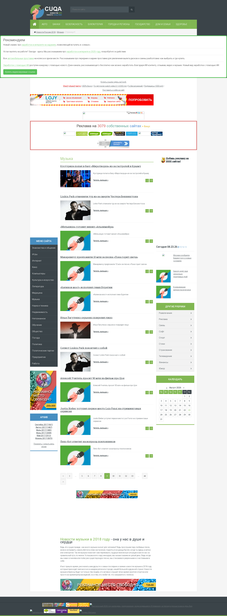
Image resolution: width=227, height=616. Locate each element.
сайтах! (177, 160)
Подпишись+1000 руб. (153, 86)
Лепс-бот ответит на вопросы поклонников (87, 441)
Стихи (162, 344)
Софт (161, 331)
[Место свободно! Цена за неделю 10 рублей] (108, 590)
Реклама (163, 319)
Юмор (162, 368)
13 (132, 476)
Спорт (162, 337)
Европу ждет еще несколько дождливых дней (180, 274)
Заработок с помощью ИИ (16, 65)
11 (120, 476)
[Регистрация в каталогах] (92, 105)
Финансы (163, 362)
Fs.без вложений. (135, 86)
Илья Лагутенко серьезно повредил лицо (86, 317)
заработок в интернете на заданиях (39, 45)
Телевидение (165, 356)
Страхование (165, 350)
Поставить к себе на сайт (113, 90)
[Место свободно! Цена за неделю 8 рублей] (43, 409)
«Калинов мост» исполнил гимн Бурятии (86, 287)
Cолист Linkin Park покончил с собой (83, 347)
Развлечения (165, 313)
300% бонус (87, 86)
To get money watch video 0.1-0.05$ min (110, 86)
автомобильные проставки (20, 58)
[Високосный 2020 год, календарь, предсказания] (141, 606)
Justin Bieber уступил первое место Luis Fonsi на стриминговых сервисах (100, 410)
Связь (162, 325)
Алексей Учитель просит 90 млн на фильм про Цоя (92, 378)
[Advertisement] (45, 194)
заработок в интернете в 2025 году (83, 51)
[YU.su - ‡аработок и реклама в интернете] (73, 612)
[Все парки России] (49, 612)
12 (126, 476)
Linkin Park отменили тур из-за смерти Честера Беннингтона (99, 196)
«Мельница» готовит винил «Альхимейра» (87, 226)
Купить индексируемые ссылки (20, 72)
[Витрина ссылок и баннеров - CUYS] (60, 606)
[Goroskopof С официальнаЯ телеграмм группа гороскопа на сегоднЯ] (61, 612)
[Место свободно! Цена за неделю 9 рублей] (107, 498)
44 (145, 476)
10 (113, 476)
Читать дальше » (100, 180)
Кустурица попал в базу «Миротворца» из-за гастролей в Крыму (100, 166)
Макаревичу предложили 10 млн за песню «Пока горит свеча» (99, 257)
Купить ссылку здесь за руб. (113, 82)
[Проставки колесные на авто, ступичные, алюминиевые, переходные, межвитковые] (83, 606)
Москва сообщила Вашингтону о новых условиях (182, 258)
